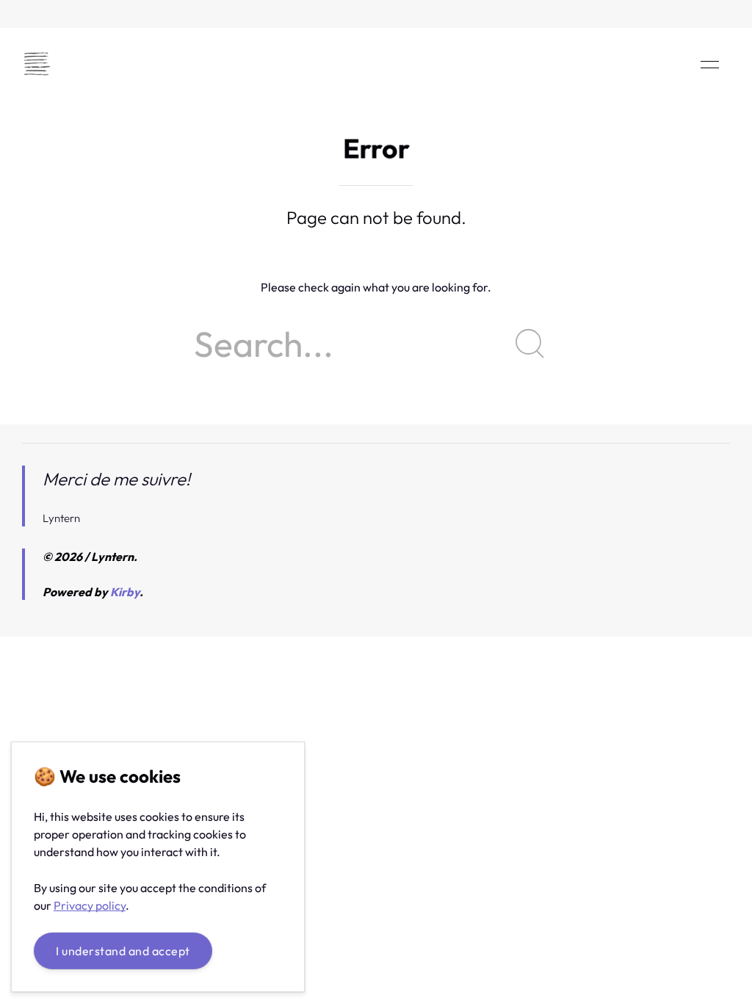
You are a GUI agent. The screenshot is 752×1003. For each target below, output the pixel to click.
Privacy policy (90, 905)
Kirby (125, 591)
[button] (710, 64)
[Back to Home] (36, 64)
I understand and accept (123, 951)
